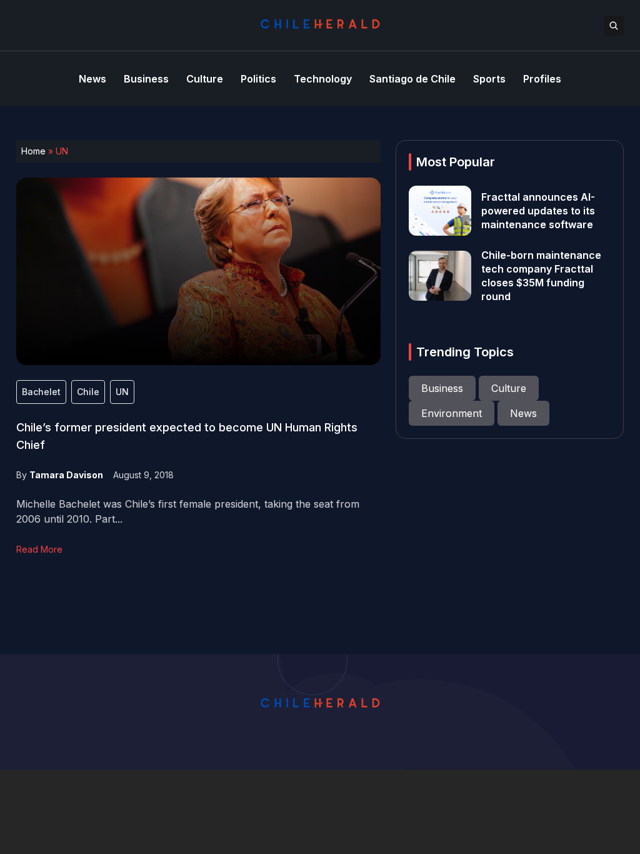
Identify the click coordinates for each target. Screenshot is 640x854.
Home (33, 151)
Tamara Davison (66, 475)
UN (122, 391)
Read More (39, 549)
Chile (88, 391)
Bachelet (41, 391)
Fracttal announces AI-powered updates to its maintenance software (538, 211)
